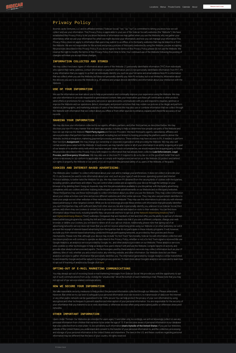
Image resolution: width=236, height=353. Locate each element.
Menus (163, 7)
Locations (154, 7)
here (102, 262)
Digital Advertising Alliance (69, 216)
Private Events (174, 7)
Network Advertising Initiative (154, 212)
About (194, 7)
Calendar (186, 7)
